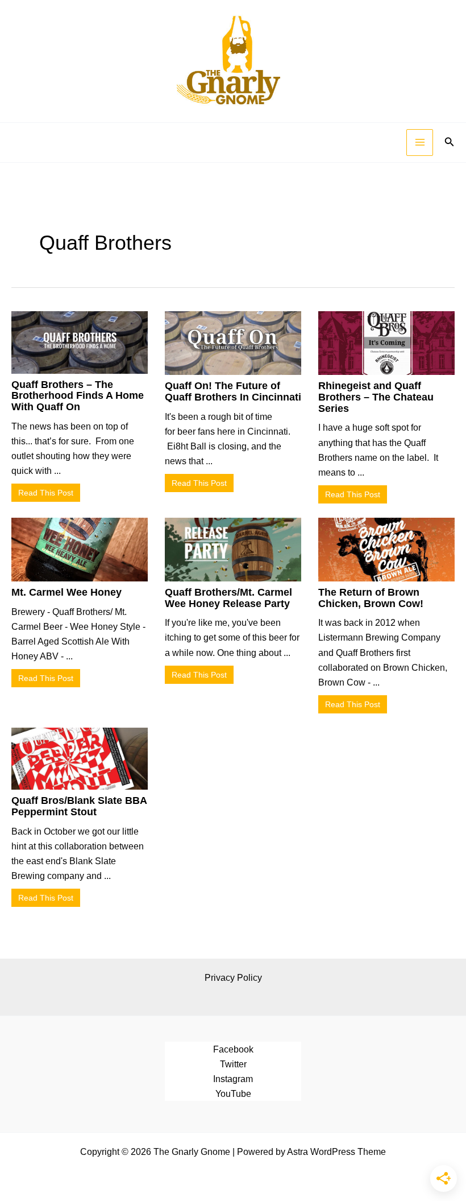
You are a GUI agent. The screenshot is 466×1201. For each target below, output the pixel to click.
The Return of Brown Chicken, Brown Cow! (370, 598)
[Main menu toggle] (419, 142)
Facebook (233, 1049)
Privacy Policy (233, 977)
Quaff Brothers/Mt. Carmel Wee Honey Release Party (228, 598)
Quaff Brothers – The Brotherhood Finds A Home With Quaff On (77, 396)
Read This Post (45, 492)
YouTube (233, 1093)
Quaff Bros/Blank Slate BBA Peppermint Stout (79, 806)
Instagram (233, 1079)
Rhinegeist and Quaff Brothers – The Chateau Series (376, 397)
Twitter (233, 1064)
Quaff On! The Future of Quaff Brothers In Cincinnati (233, 391)
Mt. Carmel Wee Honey (66, 592)
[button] (449, 142)
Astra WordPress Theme (336, 1151)
